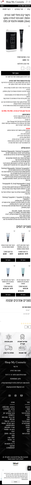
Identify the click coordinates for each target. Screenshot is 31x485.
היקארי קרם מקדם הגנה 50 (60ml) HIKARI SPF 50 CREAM (8, 282)
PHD (13, 442)
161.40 (26, 288)
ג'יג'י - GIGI (11, 411)
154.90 (6, 288)
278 (27, 254)
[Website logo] (14, 2)
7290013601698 (8, 286)
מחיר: (27, 60)
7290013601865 (21, 57)
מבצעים (28, 425)
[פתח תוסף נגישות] (29, 468)
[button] (23, 260)
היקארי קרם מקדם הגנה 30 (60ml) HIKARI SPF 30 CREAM (23, 282)
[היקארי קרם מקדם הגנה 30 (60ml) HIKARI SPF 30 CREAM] (23, 277)
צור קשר (27, 411)
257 (12, 254)
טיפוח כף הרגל (26, 421)
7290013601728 (8, 252)
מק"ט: (28, 57)
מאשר (15, 481)
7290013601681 (23, 286)
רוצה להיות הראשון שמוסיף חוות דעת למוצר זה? (18, 77)
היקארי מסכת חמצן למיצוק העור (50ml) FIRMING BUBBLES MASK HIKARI (23, 247)
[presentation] (2, 6)
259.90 (21, 64)
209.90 (21, 254)
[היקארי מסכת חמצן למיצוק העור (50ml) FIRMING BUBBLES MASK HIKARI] (23, 243)
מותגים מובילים (26, 423)
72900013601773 (23, 252)
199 (12, 288)
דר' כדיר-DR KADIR (10, 444)
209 (5, 254)
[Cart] (1, 2)
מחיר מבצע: (26, 64)
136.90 (21, 291)
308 (25, 60)
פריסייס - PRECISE (10, 421)
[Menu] (29, 2)
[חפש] (27, 2)
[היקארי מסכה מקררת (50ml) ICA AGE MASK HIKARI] (8, 243)
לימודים (28, 427)
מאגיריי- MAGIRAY (9, 427)
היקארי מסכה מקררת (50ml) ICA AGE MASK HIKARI (8, 246)
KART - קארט (11, 438)
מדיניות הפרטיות (25, 479)
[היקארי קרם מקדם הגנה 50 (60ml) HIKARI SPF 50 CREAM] (8, 277)
